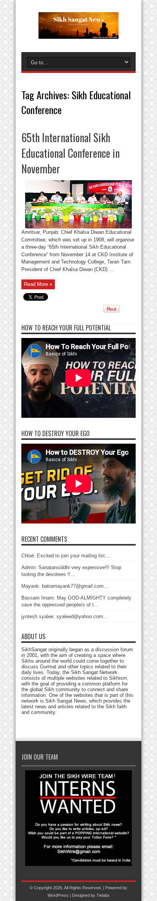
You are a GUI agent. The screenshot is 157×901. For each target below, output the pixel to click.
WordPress (58, 895)
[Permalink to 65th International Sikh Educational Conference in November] (78, 227)
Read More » (38, 284)
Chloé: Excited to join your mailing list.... (66, 555)
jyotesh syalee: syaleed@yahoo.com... (64, 616)
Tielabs (103, 895)
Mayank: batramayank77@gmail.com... (64, 586)
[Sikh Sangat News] (78, 33)
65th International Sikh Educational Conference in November (70, 153)
